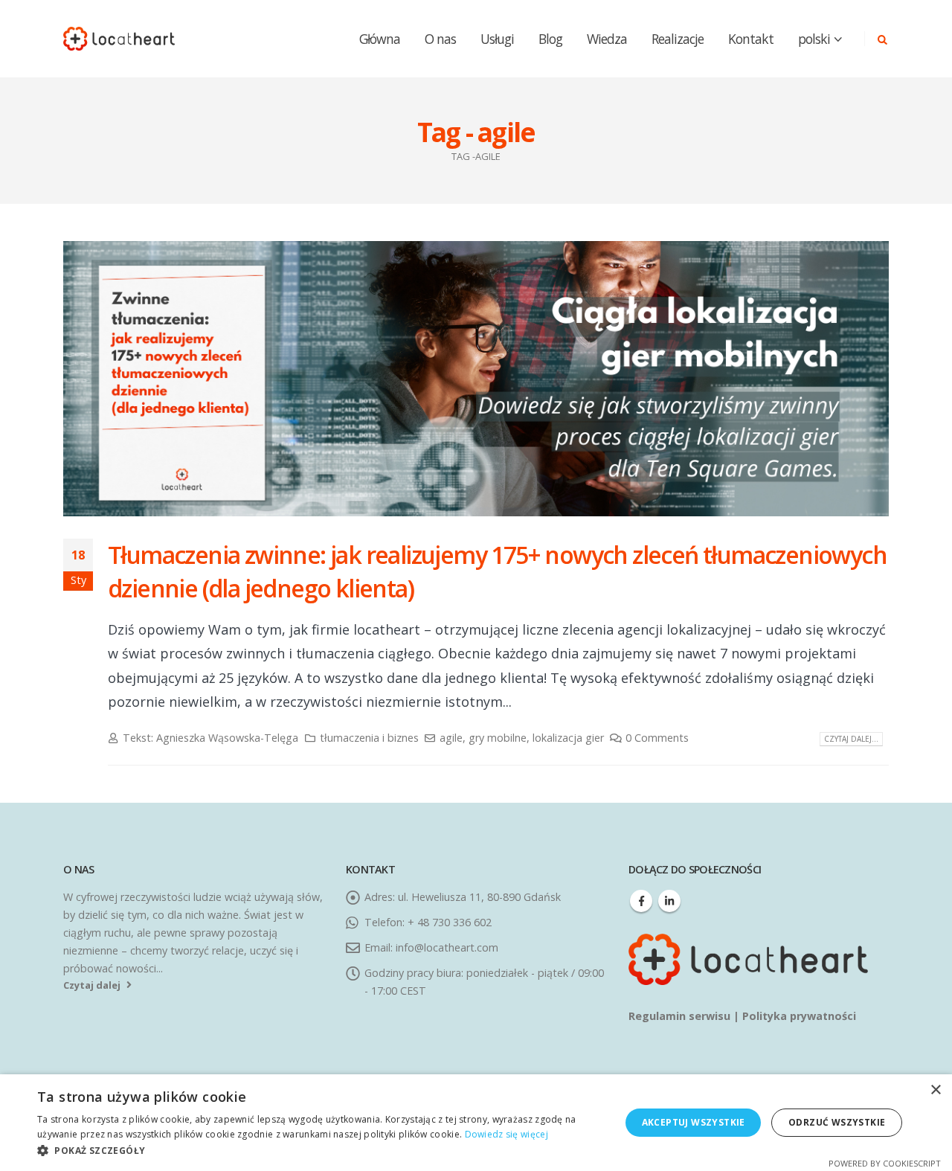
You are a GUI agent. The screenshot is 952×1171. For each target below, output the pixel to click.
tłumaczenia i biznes (369, 738)
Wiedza (607, 39)
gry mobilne (498, 738)
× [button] (935, 1090)
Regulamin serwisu (680, 1016)
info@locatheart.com (447, 947)
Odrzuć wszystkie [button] (836, 1122)
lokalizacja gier (568, 738)
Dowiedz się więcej (506, 1134)
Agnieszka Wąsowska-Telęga (227, 738)
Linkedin (669, 901)
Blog (550, 39)
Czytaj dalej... (851, 739)
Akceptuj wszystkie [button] (693, 1122)
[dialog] (476, 1122)
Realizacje (678, 39)
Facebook (641, 901)
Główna (379, 39)
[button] (320, 1151)
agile (451, 738)
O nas (440, 39)
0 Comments (657, 738)
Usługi (497, 39)
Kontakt (751, 39)
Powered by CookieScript (885, 1163)
